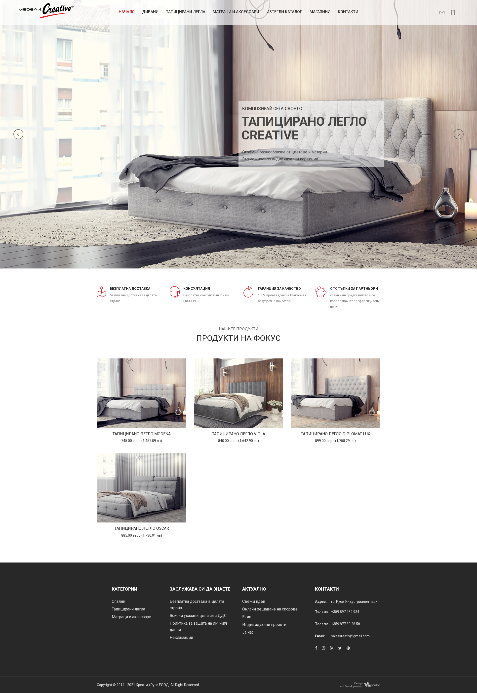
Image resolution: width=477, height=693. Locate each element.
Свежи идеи (253, 601)
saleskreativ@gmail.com (350, 636)
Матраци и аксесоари (131, 616)
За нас (248, 632)
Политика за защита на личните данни (199, 626)
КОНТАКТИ (348, 11)
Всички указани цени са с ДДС (198, 615)
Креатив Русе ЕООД (152, 685)
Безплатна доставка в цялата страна (197, 604)
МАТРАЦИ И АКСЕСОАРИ (236, 11)
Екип (246, 616)
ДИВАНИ (150, 11)
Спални (118, 601)
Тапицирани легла (185, 11)
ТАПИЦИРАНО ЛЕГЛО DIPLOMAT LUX (335, 434)
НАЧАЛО (127, 11)
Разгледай (141, 393)
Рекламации (181, 637)
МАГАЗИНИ (320, 11)
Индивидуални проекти (264, 624)
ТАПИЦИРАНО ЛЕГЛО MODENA (142, 434)
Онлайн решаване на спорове (270, 609)
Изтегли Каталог (284, 11)
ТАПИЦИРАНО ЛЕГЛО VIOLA (238, 434)
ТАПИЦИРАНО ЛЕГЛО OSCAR (142, 528)
